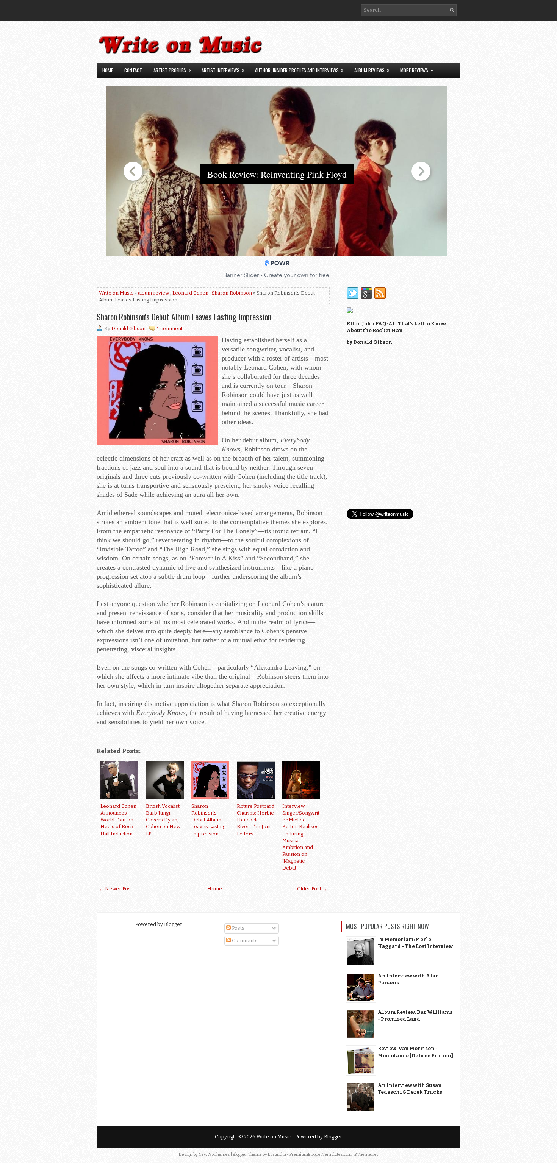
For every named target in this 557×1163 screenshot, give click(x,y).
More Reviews (416, 70)
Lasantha (277, 1154)
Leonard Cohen (190, 293)
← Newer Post (115, 888)
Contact (133, 70)
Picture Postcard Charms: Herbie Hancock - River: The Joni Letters (255, 820)
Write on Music (116, 293)
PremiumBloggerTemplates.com (320, 1154)
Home (107, 70)
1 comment (170, 328)
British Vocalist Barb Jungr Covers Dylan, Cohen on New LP (163, 820)
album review (153, 293)
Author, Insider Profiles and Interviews (299, 70)
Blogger (173, 924)
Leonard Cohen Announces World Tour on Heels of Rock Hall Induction (118, 820)
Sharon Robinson (232, 293)
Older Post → (312, 888)
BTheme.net (366, 1154)
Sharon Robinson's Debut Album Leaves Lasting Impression (184, 317)
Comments (244, 940)
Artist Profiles (172, 70)
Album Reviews (372, 70)
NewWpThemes (214, 1154)
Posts (237, 928)
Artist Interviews (223, 70)
